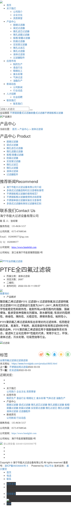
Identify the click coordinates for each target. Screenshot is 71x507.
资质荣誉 (17, 18)
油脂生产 (17, 80)
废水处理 (17, 74)
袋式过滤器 (19, 28)
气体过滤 (17, 77)
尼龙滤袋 (13, 370)
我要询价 (4, 293)
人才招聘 (11, 93)
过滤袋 (19, 360)
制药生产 (17, 64)
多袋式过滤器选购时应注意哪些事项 (25, 190)
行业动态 (17, 90)
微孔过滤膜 (19, 51)
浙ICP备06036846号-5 (16, 465)
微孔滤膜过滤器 (21, 34)
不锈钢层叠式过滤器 (20, 112)
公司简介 (17, 11)
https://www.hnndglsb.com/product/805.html (34, 363)
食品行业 (17, 67)
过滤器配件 (19, 57)
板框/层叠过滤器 (21, 37)
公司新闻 (17, 87)
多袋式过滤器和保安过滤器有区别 (24, 203)
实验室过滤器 (20, 44)
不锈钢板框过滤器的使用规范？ (23, 193)
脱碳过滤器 (19, 24)
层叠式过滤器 (38, 112)
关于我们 (11, 8)
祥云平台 (49, 465)
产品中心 (11, 21)
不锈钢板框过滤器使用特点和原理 (24, 196)
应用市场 (11, 60)
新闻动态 (11, 83)
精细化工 (17, 70)
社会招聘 (17, 97)
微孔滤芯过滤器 (21, 31)
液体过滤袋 (19, 54)
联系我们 (11, 100)
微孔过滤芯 (19, 47)
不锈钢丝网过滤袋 (18, 366)
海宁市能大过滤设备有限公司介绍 (24, 187)
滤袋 (25, 360)
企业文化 (17, 14)
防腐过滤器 (19, 41)
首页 (9, 5)
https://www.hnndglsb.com (24, 433)
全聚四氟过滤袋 (8, 360)
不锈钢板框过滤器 (54, 112)
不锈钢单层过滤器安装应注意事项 (24, 200)
